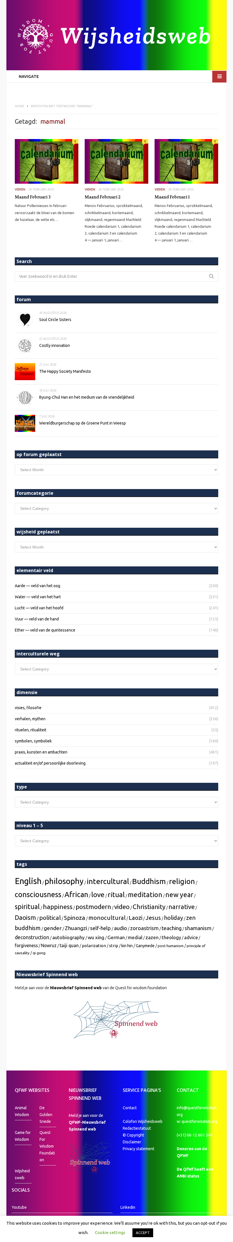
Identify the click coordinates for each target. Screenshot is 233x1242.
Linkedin (127, 1207)
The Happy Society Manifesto (65, 371)
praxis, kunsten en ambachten (41, 752)
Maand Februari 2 (102, 197)
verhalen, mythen (30, 719)
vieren (20, 189)
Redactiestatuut (137, 1128)
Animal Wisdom (22, 1111)
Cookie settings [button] (110, 1232)
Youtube (19, 1207)
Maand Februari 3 (33, 197)
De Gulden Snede (45, 1115)
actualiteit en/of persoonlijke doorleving (50, 763)
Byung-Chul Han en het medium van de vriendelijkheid (86, 397)
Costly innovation (54, 345)
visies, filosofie (28, 707)
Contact (130, 1108)
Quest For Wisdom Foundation (47, 1146)
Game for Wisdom (23, 1136)
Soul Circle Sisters (55, 319)
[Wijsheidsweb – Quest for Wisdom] (116, 37)
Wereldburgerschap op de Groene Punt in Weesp (82, 423)
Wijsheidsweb (22, 1174)
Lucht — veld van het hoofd (39, 608)
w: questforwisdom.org (197, 1121)
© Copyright (133, 1135)
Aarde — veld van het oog (37, 585)
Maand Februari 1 (172, 197)
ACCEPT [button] (143, 1233)
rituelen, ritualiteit (30, 730)
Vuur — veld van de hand (37, 619)
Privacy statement (138, 1148)
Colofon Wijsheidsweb (143, 1121)
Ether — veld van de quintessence (45, 630)
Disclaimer (132, 1142)
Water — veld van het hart (38, 597)
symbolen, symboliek (33, 741)
